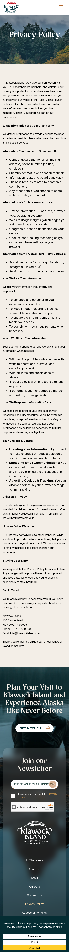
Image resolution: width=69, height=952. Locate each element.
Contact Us (34, 895)
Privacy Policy (34, 904)
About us (34, 869)
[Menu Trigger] (60, 7)
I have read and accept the (37, 796)
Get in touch (30, 728)
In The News (34, 860)
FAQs (34, 877)
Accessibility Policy (34, 912)
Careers (34, 886)
